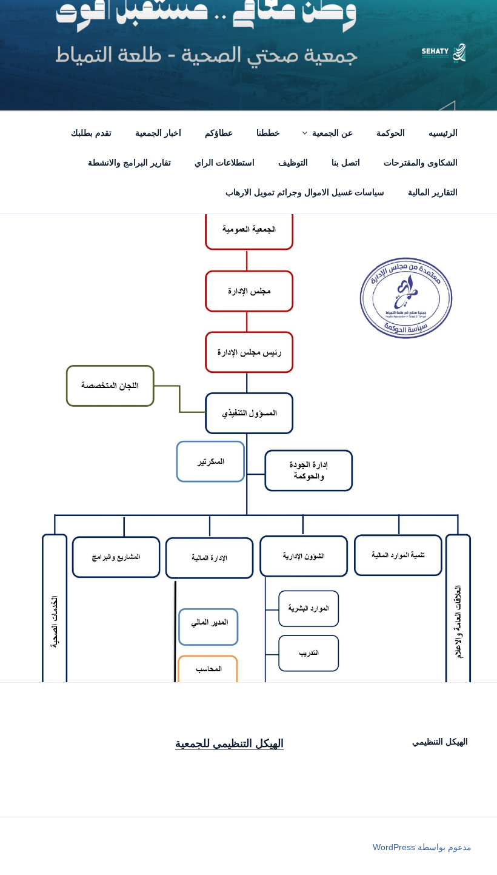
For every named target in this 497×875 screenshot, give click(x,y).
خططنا (268, 133)
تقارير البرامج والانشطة (129, 162)
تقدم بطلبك (91, 133)
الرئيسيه (443, 133)
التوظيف (293, 162)
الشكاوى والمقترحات (421, 162)
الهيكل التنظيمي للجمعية (229, 743)
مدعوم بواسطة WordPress (422, 847)
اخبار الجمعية (158, 133)
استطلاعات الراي (225, 162)
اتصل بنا (346, 162)
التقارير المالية (433, 192)
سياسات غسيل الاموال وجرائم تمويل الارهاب (304, 192)
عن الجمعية (332, 133)
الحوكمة (390, 133)
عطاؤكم (219, 133)
